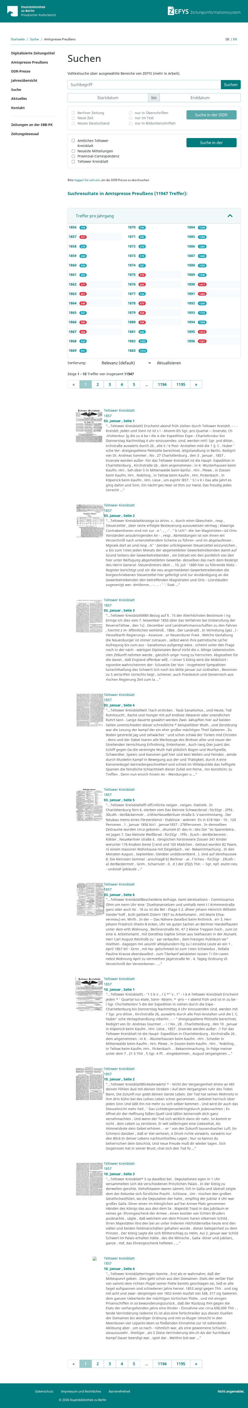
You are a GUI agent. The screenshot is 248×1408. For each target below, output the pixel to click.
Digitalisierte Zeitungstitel (33, 53)
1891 (191, 293)
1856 (73, 227)
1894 (191, 322)
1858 (73, 246)
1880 (132, 322)
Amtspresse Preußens (29, 62)
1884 (191, 227)
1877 (132, 293)
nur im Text (144, 118)
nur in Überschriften (151, 112)
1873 (132, 255)
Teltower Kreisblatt (93, 161)
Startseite (18, 39)
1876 (132, 284)
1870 (132, 227)
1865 (73, 312)
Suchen (231, 84)
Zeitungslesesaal (25, 134)
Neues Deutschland (93, 123)
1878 (132, 303)
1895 (191, 331)
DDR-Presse (20, 71)
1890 (191, 284)
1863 (73, 293)
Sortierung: (77, 362)
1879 (132, 312)
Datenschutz (44, 1391)
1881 (132, 331)
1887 (191, 255)
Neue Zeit (85, 118)
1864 (73, 303)
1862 (73, 284)
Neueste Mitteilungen (95, 151)
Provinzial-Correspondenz (98, 156)
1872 (132, 246)
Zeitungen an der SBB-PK (32, 124)
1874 (132, 265)
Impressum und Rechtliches (81, 1391)
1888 (191, 265)
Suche (34, 39)
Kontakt (18, 107)
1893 (191, 312)
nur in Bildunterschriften (155, 123)
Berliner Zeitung (91, 112)
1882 (132, 341)
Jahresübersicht (24, 80)
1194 (162, 384)
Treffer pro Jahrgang (95, 216)
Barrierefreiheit (119, 1391)
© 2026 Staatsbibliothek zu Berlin (82, 1400)
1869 (73, 350)
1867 (73, 331)
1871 (132, 236)
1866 (73, 322)
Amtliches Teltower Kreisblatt (93, 143)
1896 (191, 341)
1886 (191, 246)
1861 (73, 274)
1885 (191, 236)
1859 (73, 255)
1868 (73, 341)
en (235, 39)
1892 (191, 303)
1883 (132, 350)
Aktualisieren (169, 363)
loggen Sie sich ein (87, 180)
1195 (181, 384)
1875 (132, 274)
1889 (191, 274)
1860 (73, 265)
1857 (73, 236)
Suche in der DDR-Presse (211, 115)
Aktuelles (19, 98)
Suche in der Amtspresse (211, 143)
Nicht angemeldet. (231, 1391)
